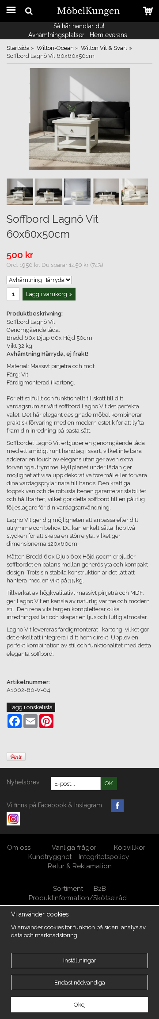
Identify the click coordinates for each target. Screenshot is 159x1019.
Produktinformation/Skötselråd (78, 898)
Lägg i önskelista (31, 707)
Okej (80, 1004)
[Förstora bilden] (79, 118)
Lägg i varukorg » (49, 294)
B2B (100, 889)
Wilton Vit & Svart (104, 48)
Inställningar (79, 960)
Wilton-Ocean (55, 48)
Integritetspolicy (104, 857)
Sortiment (68, 889)
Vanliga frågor (74, 848)
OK (109, 783)
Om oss (19, 848)
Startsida (18, 48)
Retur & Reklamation (80, 866)
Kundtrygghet (50, 857)
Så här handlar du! (78, 26)
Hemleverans (109, 34)
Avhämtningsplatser (56, 34)
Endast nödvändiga (79, 982)
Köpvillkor (129, 848)
